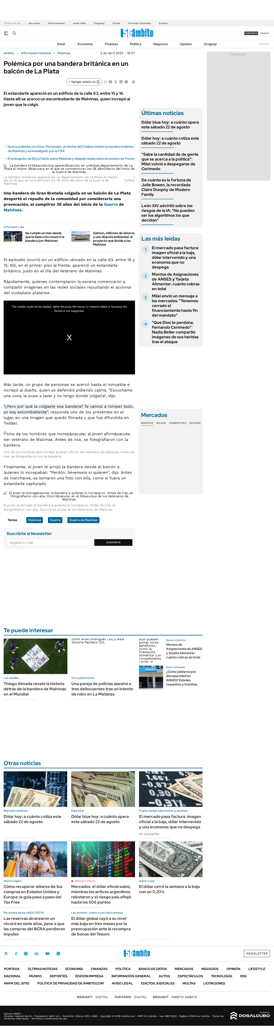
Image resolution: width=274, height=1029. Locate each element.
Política (135, 44)
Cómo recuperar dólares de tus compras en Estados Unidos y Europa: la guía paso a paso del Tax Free (33, 894)
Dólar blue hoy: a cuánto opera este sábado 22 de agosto (170, 125)
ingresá (264, 33)
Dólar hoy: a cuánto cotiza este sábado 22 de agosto (170, 141)
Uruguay (210, 44)
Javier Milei (79, 23)
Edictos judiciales (158, 983)
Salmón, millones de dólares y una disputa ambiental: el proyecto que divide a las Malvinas (114, 239)
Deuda (116, 23)
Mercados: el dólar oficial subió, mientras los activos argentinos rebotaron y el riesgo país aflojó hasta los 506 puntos (101, 894)
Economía (85, 44)
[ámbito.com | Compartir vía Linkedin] (121, 81)
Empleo (163, 23)
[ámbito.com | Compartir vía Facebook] (110, 81)
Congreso (99, 23)
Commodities (177, 423)
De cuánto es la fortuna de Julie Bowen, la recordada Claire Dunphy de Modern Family (166, 187)
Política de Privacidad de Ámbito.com (70, 983)
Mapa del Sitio (16, 983)
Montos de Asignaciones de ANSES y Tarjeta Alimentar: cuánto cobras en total (176, 281)
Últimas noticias (42, 969)
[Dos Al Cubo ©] (250, 1016)
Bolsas (161, 423)
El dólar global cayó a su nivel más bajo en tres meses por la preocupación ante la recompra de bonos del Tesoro (101, 926)
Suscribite (113, 542)
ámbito (9, 53)
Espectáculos (190, 976)
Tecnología (221, 976)
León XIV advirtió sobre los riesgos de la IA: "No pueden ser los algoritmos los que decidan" (168, 213)
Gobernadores (56, 23)
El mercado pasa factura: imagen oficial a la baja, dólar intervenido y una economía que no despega (175, 257)
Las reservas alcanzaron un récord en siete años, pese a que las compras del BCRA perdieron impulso (34, 926)
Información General (36, 53)
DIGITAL (92, 997)
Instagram (26, 953)
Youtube (47, 953)
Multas (189, 983)
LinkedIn (36, 953)
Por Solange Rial (149, 834)
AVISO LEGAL (122, 983)
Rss (243, 976)
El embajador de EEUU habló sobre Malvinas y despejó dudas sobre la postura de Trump (71, 159)
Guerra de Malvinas (83, 520)
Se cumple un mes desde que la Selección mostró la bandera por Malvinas (44, 237)
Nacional (12, 976)
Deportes (58, 976)
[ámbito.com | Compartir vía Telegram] (126, 81)
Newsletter (265, 44)
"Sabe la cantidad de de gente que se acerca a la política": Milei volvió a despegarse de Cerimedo (170, 161)
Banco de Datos (153, 969)
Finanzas (111, 44)
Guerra (111, 204)
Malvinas (64, 53)
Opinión (186, 44)
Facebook (16, 953)
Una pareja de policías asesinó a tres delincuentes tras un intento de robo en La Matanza (102, 689)
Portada (12, 969)
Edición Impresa (89, 976)
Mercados (34, 23)
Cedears (195, 423)
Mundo (35, 976)
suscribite (251, 33)
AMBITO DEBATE (175, 997)
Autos (164, 976)
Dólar (61, 44)
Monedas (147, 423)
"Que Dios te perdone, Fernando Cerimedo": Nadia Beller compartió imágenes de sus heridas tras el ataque (175, 332)
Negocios (160, 44)
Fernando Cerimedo (139, 23)
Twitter (6, 953)
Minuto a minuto (85, 881)
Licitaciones (214, 983)
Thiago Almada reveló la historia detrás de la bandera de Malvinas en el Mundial (35, 689)
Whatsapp (58, 953)
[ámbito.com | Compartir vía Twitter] (115, 81)
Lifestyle (256, 969)
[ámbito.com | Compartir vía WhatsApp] (105, 81)
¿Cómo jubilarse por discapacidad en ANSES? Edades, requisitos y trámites (181, 678)
